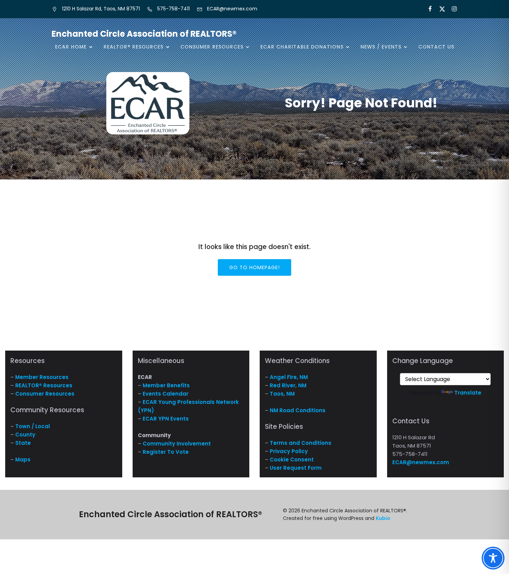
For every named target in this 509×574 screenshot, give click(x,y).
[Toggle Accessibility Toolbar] (493, 558)
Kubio (383, 518)
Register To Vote (166, 452)
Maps (22, 459)
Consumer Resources (44, 393)
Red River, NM (288, 385)
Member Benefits (166, 385)
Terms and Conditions (300, 443)
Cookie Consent (292, 459)
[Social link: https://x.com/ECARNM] (439, 9)
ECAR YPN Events (166, 418)
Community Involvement (177, 443)
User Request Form (296, 467)
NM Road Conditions (297, 410)
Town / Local (32, 426)
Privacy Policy (289, 451)
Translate (467, 392)
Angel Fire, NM (289, 377)
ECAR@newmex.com (420, 462)
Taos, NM (282, 393)
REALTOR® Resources (43, 385)
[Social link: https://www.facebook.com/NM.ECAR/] (427, 9)
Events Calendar (165, 393)
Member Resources (42, 377)
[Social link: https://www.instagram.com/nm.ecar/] (451, 9)
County (25, 434)
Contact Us (436, 46)
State (23, 443)
